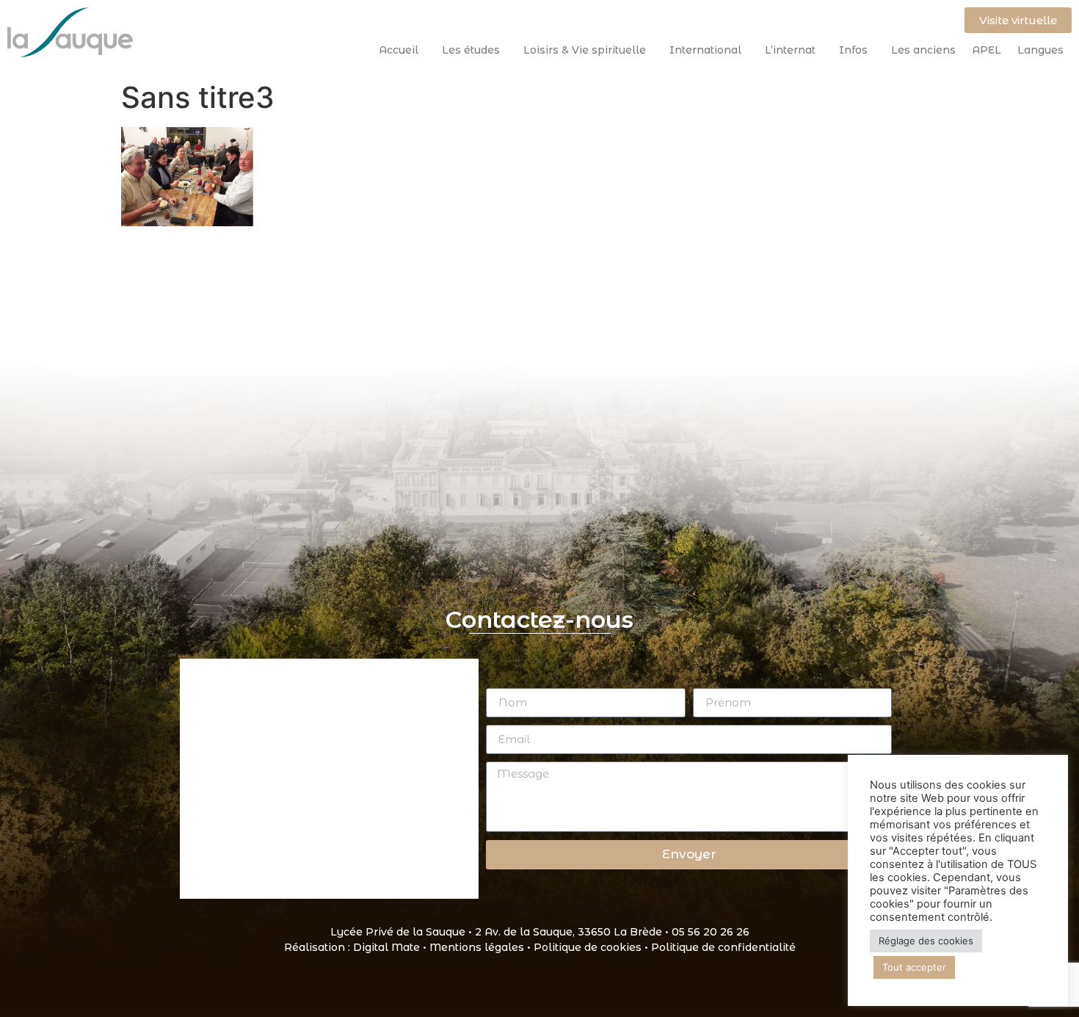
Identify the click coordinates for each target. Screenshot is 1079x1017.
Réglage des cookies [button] (926, 941)
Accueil (398, 50)
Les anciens (923, 50)
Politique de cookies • (592, 947)
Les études (471, 50)
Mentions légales (476, 947)
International (705, 50)
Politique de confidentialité (723, 947)
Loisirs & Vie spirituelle (584, 50)
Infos (853, 50)
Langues (1040, 50)
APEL (986, 50)
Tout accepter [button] (914, 967)
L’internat (790, 50)
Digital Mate (386, 947)
